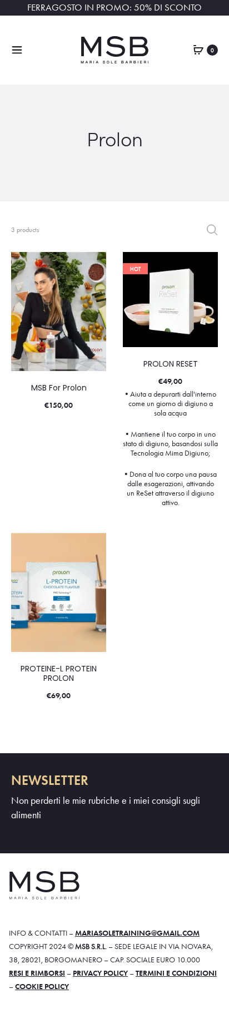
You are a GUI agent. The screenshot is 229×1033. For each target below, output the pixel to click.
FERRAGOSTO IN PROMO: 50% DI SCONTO (114, 7)
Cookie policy (42, 986)
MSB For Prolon (59, 387)
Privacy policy (100, 973)
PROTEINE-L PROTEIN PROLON (59, 673)
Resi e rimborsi (37, 973)
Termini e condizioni (176, 973)
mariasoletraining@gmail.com (137, 933)
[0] (198, 49)
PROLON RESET (170, 363)
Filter (212, 229)
